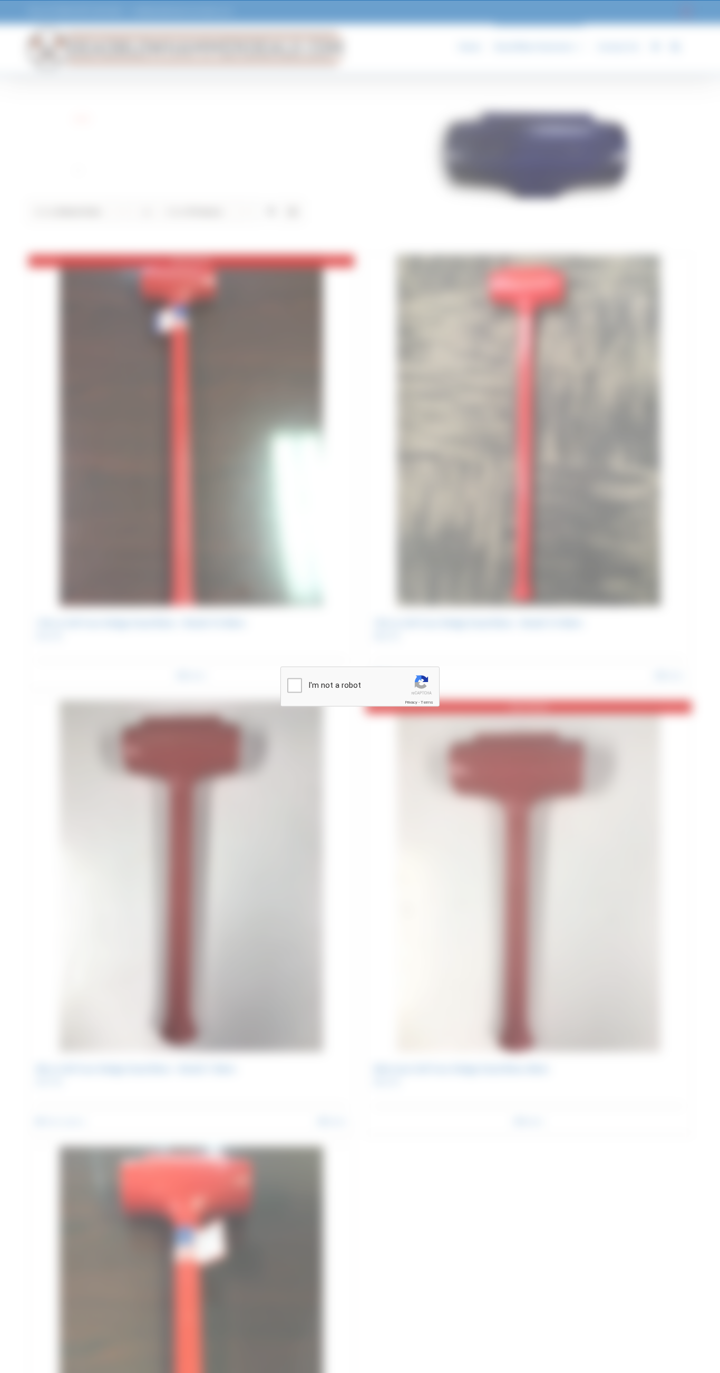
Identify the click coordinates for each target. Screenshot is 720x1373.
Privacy (411, 702)
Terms (427, 702)
